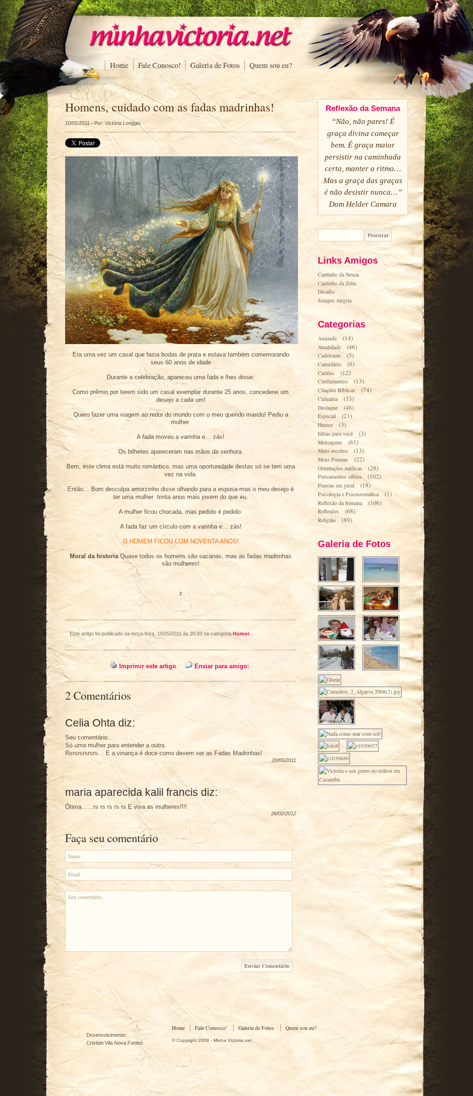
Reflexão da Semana (340, 502)
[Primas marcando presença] (383, 639)
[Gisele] (332, 679)
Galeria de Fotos (215, 65)
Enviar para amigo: (221, 666)
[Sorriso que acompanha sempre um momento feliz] (339, 639)
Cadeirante (329, 355)
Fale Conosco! (159, 65)
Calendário (329, 364)
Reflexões (328, 511)
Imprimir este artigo (147, 666)
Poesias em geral (336, 485)
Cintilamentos (333, 381)
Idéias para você (335, 433)
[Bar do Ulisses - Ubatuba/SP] (383, 610)
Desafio (326, 291)
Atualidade (329, 347)
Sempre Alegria (335, 300)
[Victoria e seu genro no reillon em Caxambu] (365, 779)
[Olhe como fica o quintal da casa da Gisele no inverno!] (339, 581)
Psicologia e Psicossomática (348, 494)
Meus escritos (333, 450)
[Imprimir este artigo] (113, 666)
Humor (241, 633)
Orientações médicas (340, 468)
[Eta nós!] (339, 723)
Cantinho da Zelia (337, 283)
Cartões (326, 372)
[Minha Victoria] (190, 45)
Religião (327, 520)
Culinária (328, 398)
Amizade (327, 338)
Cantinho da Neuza (338, 274)
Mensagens (330, 442)
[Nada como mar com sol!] (353, 733)
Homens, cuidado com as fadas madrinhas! (169, 107)
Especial (327, 416)
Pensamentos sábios (340, 476)
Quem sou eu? (270, 65)
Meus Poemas (333, 459)
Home (119, 65)
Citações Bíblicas (336, 390)
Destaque (328, 407)
